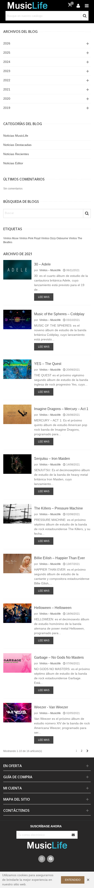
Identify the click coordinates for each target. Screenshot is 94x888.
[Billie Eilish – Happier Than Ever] (17, 563)
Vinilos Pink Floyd (29, 238)
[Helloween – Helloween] (17, 613)
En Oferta (12, 765)
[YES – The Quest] (17, 369)
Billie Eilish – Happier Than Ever (59, 558)
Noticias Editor (13, 163)
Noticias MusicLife (15, 135)
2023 (6, 71)
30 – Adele (42, 264)
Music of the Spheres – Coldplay (59, 314)
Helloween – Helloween (52, 608)
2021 (6, 89)
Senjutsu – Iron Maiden (52, 458)
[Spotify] (50, 858)
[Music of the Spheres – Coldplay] (17, 319)
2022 (6, 80)
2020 (6, 98)
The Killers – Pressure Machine (58, 508)
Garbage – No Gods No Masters (59, 657)
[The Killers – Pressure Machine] (17, 513)
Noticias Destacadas (17, 145)
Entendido (72, 879)
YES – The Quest (47, 364)
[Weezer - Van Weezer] (17, 712)
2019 (6, 108)
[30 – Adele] (17, 269)
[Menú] (86, 5)
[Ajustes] (78, 5)
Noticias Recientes (16, 154)
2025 (6, 52)
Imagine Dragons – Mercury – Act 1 (61, 409)
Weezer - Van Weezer (51, 707)
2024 (6, 62)
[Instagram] (41, 858)
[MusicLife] (27, 5)
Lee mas (43, 297)
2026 (6, 43)
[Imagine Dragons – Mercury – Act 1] (17, 414)
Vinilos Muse (11, 238)
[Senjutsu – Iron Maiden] (17, 463)
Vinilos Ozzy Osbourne (54, 238)
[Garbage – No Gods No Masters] (17, 662)
